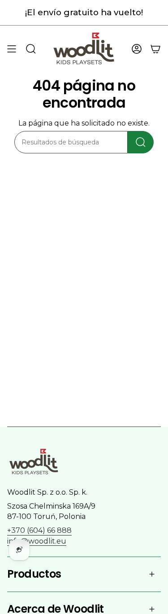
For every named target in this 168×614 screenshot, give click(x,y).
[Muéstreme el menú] (12, 48)
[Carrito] (155, 48)
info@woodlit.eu (36, 541)
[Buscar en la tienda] (141, 142)
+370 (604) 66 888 (39, 530)
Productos (34, 573)
